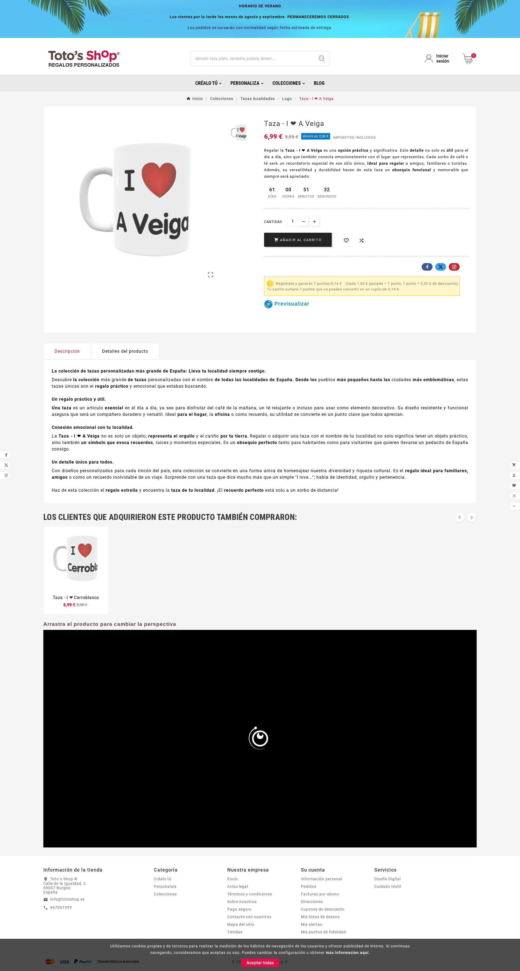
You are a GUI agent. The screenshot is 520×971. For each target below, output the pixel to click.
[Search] (322, 59)
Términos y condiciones (249, 894)
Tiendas (234, 932)
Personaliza (165, 886)
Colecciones (165, 894)
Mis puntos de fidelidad (323, 932)
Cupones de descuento (322, 909)
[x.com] (440, 267)
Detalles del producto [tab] (125, 351)
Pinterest (454, 267)
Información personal (321, 879)
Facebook (427, 267)
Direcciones (312, 901)
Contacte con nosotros (249, 917)
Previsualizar (291, 303)
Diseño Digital (387, 879)
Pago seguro (239, 909)
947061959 (61, 907)
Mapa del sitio (240, 924)
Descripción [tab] (67, 351)
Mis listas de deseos (320, 917)
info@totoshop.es (67, 899)
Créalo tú (162, 879)
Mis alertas (311, 924)
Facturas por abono (320, 894)
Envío (232, 879)
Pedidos (308, 886)
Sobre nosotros (242, 901)
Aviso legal (237, 886)
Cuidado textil (387, 886)
